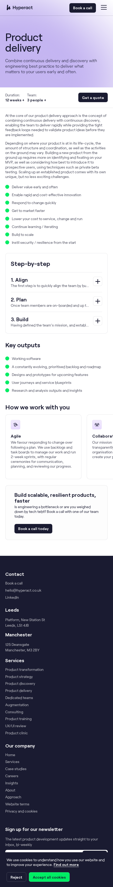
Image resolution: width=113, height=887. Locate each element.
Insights (11, 783)
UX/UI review (15, 726)
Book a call (82, 8)
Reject (16, 877)
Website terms (17, 804)
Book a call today (33, 528)
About (10, 790)
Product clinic (16, 733)
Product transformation (24, 669)
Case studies (16, 769)
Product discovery (20, 683)
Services (12, 762)
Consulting (14, 712)
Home (10, 755)
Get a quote (93, 97)
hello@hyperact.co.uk (23, 590)
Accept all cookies (49, 877)
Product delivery (18, 690)
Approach (13, 797)
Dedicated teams (19, 698)
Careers (11, 776)
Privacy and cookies (21, 811)
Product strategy (19, 677)
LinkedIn (12, 597)
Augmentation (17, 705)
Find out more (66, 864)
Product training (18, 719)
